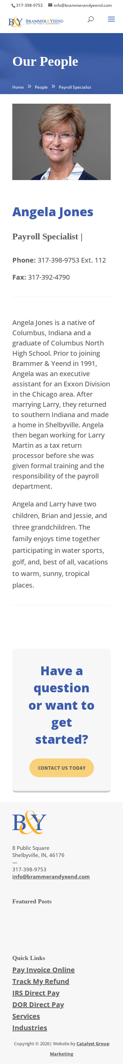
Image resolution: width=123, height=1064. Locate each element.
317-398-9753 (29, 5)
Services (26, 1016)
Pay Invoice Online (43, 969)
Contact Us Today (61, 768)
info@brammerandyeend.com (51, 876)
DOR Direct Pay (38, 1004)
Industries (29, 1027)
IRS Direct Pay (35, 993)
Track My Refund (40, 981)
